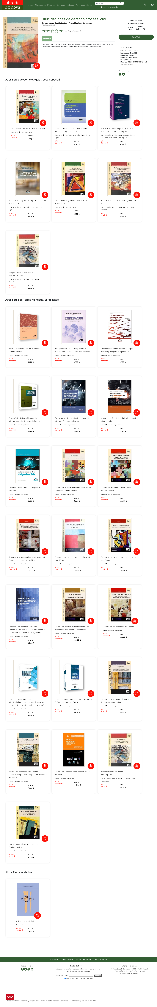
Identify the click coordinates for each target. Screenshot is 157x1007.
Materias (51, 5)
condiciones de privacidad (83, 978)
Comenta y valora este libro (73, 31)
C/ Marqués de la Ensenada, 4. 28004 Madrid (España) (130, 969)
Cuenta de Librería (67, 959)
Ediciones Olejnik (49, 25)
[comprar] (45, 91)
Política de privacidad (83, 959)
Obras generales (126, 64)
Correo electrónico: (62, 975)
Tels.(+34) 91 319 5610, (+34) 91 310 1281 (130, 971)
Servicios (61, 5)
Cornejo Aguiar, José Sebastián (54, 23)
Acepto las (79, 978)
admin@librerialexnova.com (129, 973)
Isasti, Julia (20, 925)
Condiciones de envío (100, 959)
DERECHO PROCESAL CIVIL (137, 62)
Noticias (70, 5)
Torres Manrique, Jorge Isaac (80, 23)
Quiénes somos (53, 959)
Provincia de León (84, 5)
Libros (30, 5)
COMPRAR (136, 37)
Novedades (40, 5)
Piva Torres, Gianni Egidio (118, 138)
